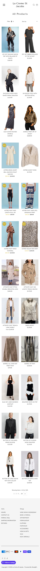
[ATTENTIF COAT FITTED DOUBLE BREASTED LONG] (10, 272)
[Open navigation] (6, 5)
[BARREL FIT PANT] (29, 349)
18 (22, 494)
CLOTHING (23, 523)
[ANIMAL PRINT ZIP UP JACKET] (29, 117)
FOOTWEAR (23, 526)
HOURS (3, 512)
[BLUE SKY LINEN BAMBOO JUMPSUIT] (10, 387)
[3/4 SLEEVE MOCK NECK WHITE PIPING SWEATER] (10, 79)
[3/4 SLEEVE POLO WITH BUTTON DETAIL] (29, 79)
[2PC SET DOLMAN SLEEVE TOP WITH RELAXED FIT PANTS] (10, 40)
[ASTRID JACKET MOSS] (29, 155)
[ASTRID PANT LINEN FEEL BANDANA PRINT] (29, 196)
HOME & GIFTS (24, 531)
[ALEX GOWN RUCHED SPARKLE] (10, 117)
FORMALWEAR (24, 520)
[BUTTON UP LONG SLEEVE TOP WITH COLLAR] (10, 464)
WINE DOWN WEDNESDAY (28, 512)
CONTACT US (5, 515)
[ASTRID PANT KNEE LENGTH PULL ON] (10, 196)
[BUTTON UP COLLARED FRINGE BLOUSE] (10, 426)
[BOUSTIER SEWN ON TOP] (29, 387)
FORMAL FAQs (5, 518)
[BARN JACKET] (29, 311)
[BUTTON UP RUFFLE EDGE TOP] (29, 464)
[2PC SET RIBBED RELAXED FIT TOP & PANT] (29, 40)
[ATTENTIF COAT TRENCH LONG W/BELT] (10, 311)
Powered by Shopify (30, 567)
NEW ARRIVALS (24, 537)
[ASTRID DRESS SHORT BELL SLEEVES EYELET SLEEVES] (10, 155)
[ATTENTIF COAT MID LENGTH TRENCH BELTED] (29, 272)
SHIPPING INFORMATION (8, 520)
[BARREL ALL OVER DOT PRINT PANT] (10, 349)
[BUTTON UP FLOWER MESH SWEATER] (29, 426)
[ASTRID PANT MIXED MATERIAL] (10, 234)
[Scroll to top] (36, 567)
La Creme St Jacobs (20, 5)
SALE (21, 534)
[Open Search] (34, 5)
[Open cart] (37, 5)
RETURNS (4, 523)
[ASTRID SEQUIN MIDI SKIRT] (29, 234)
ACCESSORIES (24, 529)
